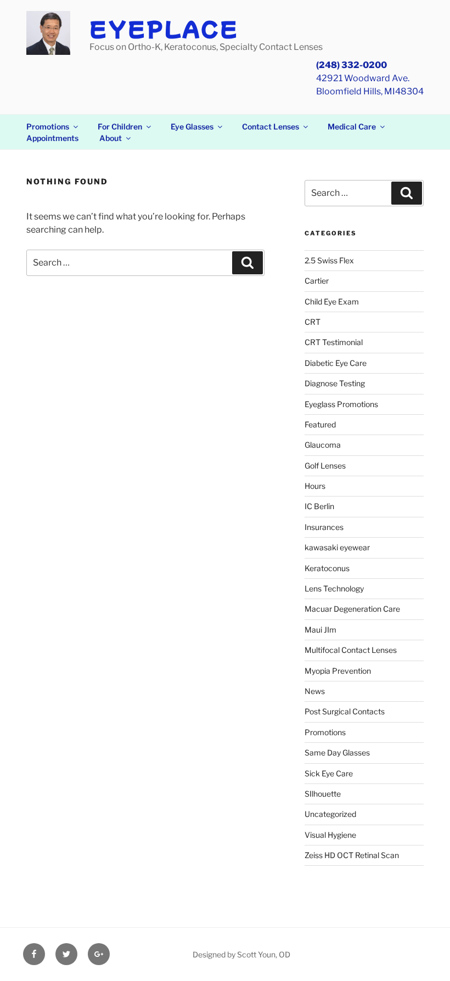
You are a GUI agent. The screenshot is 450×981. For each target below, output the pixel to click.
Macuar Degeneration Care (352, 608)
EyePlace (164, 28)
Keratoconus (327, 568)
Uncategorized (330, 814)
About (110, 138)
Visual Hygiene (330, 834)
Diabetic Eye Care (336, 363)
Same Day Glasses (337, 752)
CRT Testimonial (334, 342)
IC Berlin (319, 506)
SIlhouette (323, 793)
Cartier (317, 280)
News (315, 691)
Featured (320, 424)
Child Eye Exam (332, 301)
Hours (315, 485)
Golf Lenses (325, 465)
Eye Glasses (192, 126)
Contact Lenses (270, 126)
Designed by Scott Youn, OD (241, 954)
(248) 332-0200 (351, 65)
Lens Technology (334, 588)
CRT (312, 321)
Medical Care (352, 126)
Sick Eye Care (329, 773)
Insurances (324, 527)
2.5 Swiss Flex (329, 260)
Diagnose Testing (335, 383)
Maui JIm (320, 629)
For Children (120, 126)
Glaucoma (323, 444)
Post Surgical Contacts (345, 711)
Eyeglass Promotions (341, 404)
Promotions (47, 126)
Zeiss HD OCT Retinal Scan (352, 855)
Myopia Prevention (338, 670)
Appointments (52, 138)
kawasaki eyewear (337, 547)
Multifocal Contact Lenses (351, 650)
